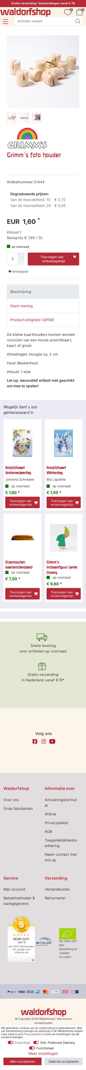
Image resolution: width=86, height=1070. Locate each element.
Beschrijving (20, 291)
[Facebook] (34, 741)
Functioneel (45, 1048)
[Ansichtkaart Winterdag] (64, 443)
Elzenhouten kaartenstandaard (19, 564)
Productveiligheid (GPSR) (32, 320)
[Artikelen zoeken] (78, 21)
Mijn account (14, 889)
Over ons (11, 799)
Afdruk (50, 814)
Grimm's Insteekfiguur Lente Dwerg (62, 567)
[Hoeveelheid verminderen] (21, 262)
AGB (48, 831)
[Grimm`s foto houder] (11, 118)
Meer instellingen (43, 1053)
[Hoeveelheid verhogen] (21, 256)
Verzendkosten (57, 889)
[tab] (43, 291)
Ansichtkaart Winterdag (56, 470)
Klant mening (21, 306)
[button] (5, 21)
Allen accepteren (22, 1061)
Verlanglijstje (19, 271)
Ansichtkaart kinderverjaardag (18, 470)
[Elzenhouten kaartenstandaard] (22, 538)
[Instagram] (43, 741)
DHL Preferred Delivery (57, 1043)
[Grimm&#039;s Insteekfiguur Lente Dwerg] (64, 538)
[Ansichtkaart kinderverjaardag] (22, 443)
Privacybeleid (56, 822)
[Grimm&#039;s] (27, 137)
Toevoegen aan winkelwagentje (52, 259)
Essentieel (22, 1043)
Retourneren (55, 898)
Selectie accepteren (64, 1061)
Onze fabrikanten (18, 808)
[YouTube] (52, 741)
